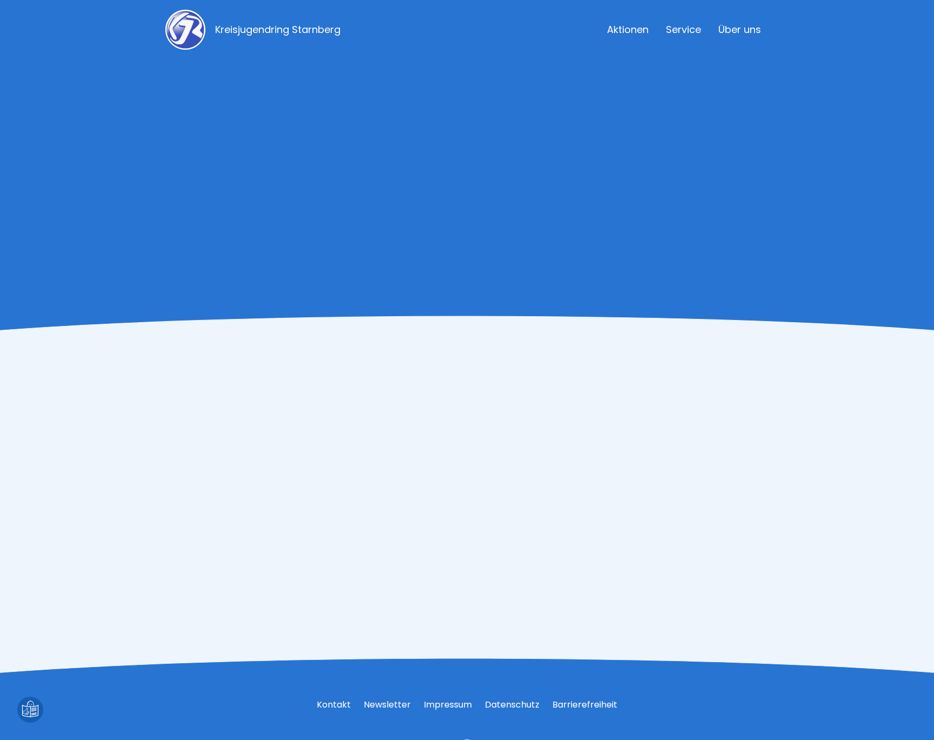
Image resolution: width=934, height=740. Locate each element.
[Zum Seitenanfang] (904, 710)
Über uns (739, 29)
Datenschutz (512, 704)
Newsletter (387, 704)
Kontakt (334, 704)
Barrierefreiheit (584, 704)
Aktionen (628, 29)
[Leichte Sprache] (30, 710)
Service (683, 29)
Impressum (448, 704)
